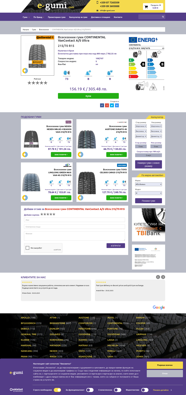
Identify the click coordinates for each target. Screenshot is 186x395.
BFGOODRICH (28, 323)
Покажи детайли (161, 390)
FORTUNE (112, 328)
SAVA (110, 356)
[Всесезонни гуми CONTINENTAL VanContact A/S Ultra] (37, 56)
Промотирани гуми (56, 17)
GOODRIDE (84, 334)
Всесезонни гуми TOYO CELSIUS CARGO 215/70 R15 (113, 171)
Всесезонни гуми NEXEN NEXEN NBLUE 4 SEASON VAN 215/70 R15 (58, 129)
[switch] (90, 390)
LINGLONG (141, 339)
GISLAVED (55, 334)
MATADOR (55, 345)
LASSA (110, 339)
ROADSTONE (85, 356)
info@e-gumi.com (107, 10)
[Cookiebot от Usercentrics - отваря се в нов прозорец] (16, 390)
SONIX (139, 356)
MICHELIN (112, 345)
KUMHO (83, 339)
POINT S (140, 350)
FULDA (140, 328)
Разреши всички (164, 365)
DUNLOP (54, 328)
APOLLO (25, 317)
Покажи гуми (148, 200)
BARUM (140, 317)
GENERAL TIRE (28, 334)
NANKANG (26, 350)
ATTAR (53, 317)
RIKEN (53, 356)
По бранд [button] (38, 17)
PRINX (24, 356)
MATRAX (83, 345)
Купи (88, 95)
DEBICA (25, 328)
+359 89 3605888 (109, 6)
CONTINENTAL (115, 323)
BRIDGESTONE (57, 323)
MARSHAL (26, 345)
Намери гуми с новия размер (149, 164)
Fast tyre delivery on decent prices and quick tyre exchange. (120, 287)
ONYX (82, 350)
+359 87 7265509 (109, 2)
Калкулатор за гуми (78, 17)
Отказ (165, 373)
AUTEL (111, 317)
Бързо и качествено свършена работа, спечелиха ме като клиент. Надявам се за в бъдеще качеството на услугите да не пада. (55, 289)
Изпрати (116, 245)
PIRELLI (111, 350)
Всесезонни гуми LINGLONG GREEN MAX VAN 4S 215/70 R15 (59, 172)
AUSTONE (84, 317)
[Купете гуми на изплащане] (148, 224)
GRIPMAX (141, 334)
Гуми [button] (25, 17)
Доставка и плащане (100, 17)
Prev (158, 277)
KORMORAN (56, 339)
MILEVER (141, 345)
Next (163, 277)
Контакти (118, 17)
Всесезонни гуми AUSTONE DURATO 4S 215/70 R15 (116, 129)
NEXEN (53, 350)
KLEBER (25, 339)
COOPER (141, 323)
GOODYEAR (113, 334)
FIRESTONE (85, 328)
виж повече (61, 154)
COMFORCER (86, 323)
